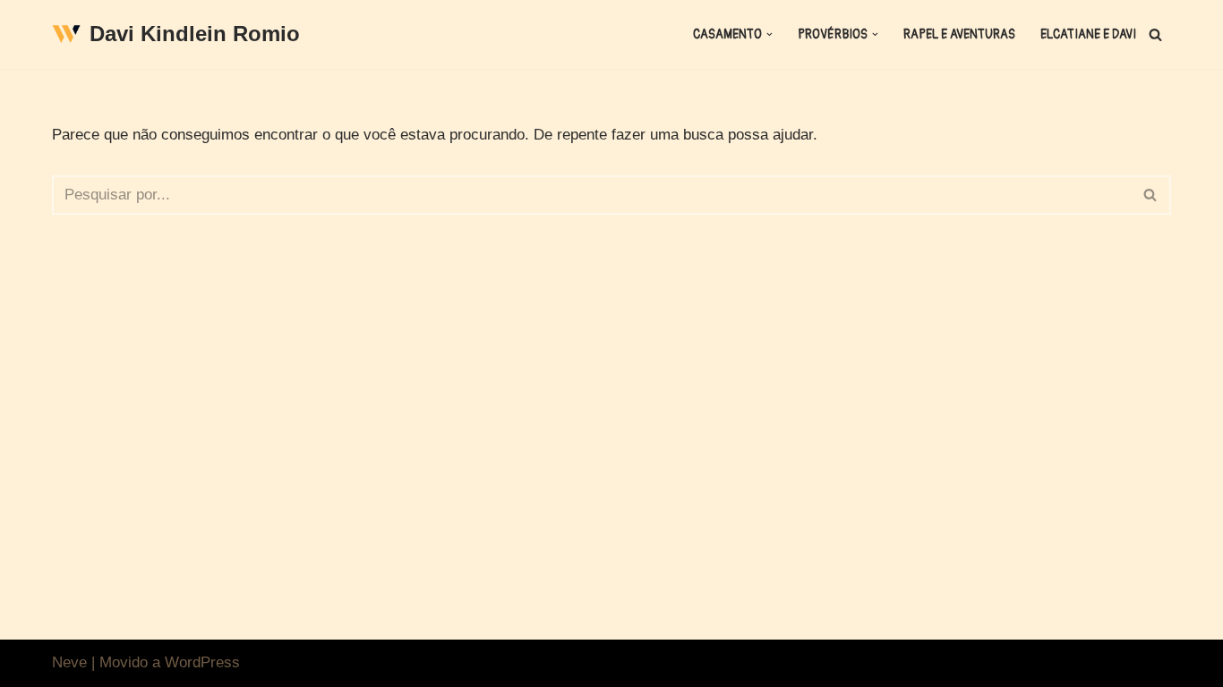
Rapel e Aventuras (959, 34)
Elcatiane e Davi (1088, 34)
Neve (69, 662)
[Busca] (1155, 34)
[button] (769, 34)
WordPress (202, 662)
